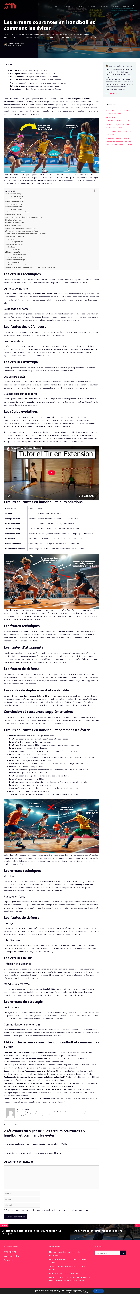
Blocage (13, 247)
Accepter (98, 1291)
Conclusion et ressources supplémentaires (23, 231)
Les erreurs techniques (14, 194)
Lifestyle (126, 6)
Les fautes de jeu (16, 204)
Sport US (67, 6)
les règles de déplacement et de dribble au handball (70, 705)
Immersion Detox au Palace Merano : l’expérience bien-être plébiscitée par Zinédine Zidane (119, 142)
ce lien (81, 441)
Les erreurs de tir (13, 252)
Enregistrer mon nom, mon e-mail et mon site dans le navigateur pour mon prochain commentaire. (47, 1210)
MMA (56, 6)
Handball (91, 6)
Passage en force (17, 242)
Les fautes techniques (14, 220)
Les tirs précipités (16, 209)
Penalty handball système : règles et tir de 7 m (97, 1230)
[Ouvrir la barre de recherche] (133, 6)
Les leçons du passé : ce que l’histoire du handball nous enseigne (31, 1232)
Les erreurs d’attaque (14, 207)
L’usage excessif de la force (19, 212)
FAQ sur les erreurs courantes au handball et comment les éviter (31, 267)
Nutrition (104, 6)
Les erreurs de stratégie (16, 260)
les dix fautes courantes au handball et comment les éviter (42, 723)
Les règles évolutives (14, 214)
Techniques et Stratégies (14, 1125)
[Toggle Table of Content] (95, 190)
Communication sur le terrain (20, 265)
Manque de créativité (18, 257)
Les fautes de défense (14, 225)
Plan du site (9, 1260)
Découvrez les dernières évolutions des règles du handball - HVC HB (38, 1144)
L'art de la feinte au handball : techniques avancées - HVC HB (35, 1153)
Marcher (13, 239)
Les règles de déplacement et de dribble (21, 228)
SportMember (56, 426)
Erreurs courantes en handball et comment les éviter (26, 234)
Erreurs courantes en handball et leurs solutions (24, 217)
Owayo (68, 426)
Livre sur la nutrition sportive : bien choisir (67, 1273)
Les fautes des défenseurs (16, 201)
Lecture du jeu (15, 262)
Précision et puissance (18, 255)
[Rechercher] (123, 1253)
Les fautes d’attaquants (15, 223)
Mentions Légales (11, 1256)
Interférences (15, 249)
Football (79, 6)
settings (86, 1292)
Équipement (115, 6)
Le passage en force (17, 199)
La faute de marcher (17, 196)
